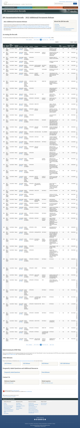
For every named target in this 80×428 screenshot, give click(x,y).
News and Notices (44, 403)
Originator (65, 46)
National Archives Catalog (8, 407)
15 (36, 39)
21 (45, 39)
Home (4, 13)
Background (57, 25)
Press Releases (46, 372)
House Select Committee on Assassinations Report (64, 28)
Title (50, 46)
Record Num (7, 46)
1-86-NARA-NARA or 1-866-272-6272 (40, 426)
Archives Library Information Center (8, 411)
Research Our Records (9, 7)
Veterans (17, 409)
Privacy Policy (36, 423)
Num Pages (60, 46)
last (53, 39)
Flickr (45, 419)
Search (75, 3)
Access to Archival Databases (8, 409)
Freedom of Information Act (43, 423)
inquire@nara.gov (10, 382)
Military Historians (19, 404)
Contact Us (75, 1)
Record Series (69, 46)
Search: (56, 41)
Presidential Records (7, 408)
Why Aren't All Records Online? (33, 410)
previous (30, 39)
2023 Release (26, 363)
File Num (31, 46)
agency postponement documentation (26, 360)
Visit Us (55, 7)
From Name (44, 46)
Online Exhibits (6, 413)
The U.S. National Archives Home (18, 3)
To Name (36, 46)
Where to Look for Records (33, 409)
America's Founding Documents (70, 7)
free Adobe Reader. (15, 390)
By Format (5, 404)
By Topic (5, 403)
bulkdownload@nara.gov (11, 354)
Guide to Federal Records (33, 406)
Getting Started (31, 403)
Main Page (57, 24)
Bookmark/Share (69, 1)
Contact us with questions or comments (9, 396)
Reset (76, 42)
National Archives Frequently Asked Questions (33, 405)
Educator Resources (40, 7)
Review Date (72, 46)
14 (34, 39)
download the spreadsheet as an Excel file (41, 37)
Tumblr (40, 419)
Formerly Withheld (16, 46)
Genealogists (18, 403)
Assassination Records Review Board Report (63, 29)
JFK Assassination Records (18, 13)
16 (37, 39)
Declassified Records (32, 408)
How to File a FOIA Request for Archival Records (34, 412)
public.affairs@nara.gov (48, 382)
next (51, 39)
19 (42, 39)
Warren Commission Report (60, 27)
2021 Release (45, 363)
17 (39, 39)
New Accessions (43, 404)
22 (47, 39)
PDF (20, 49)
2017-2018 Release (65, 363)
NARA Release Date (11, 45)
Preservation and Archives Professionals (20, 406)
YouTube (41, 419)
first (27, 39)
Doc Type (26, 46)
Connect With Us (40, 417)
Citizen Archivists (62, 1)
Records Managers (19, 408)
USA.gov (53, 423)
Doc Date (21, 46)
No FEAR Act (50, 423)
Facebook (34, 419)
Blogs (43, 419)
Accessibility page (29, 391)
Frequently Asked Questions (12, 372)
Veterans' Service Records (24, 7)
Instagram (38, 419)
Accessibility (31, 423)
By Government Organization (8, 405)
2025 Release (7, 363)
